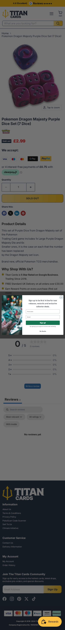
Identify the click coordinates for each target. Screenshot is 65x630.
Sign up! (43, 323)
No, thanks (43, 331)
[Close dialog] (61, 297)
